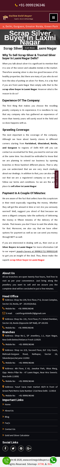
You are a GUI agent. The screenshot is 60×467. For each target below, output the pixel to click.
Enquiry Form (57, 179)
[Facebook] (5, 448)
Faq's (7, 423)
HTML (41, 464)
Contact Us (10, 429)
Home (8, 404)
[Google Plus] (29, 448)
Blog (7, 416)
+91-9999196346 (31, 5)
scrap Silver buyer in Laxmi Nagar (27, 259)
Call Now (30, 48)
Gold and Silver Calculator (17, 435)
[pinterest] (21, 448)
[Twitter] (13, 448)
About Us (9, 410)
